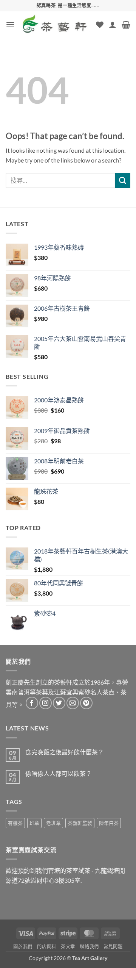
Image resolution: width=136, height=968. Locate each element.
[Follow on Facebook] (32, 703)
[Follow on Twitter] (59, 703)
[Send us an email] (72, 703)
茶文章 (68, 946)
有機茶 (15, 823)
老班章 (53, 823)
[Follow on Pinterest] (86, 703)
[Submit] (122, 180)
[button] (10, 24)
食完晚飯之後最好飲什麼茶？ (64, 751)
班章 (34, 823)
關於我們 (22, 946)
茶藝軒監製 (80, 823)
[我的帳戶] (112, 24)
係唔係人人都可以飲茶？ (58, 773)
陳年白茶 (109, 823)
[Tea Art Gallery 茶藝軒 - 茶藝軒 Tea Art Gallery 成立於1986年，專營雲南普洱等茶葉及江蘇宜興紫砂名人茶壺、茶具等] (55, 24)
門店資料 (46, 946)
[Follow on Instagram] (45, 703)
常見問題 (113, 946)
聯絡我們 (89, 946)
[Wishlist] (100, 24)
